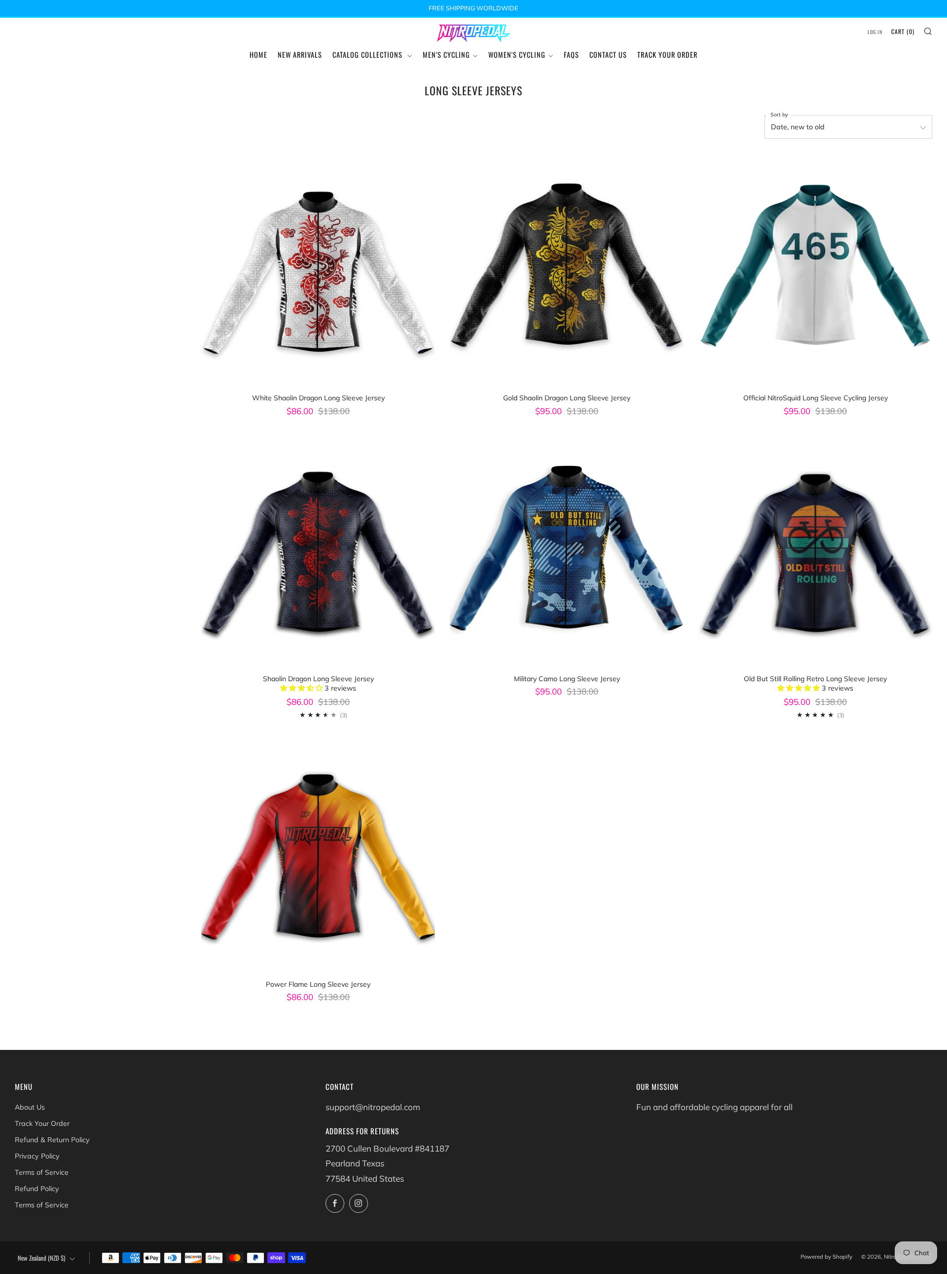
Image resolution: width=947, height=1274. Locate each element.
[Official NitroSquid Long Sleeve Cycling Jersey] (815, 270)
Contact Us (608, 54)
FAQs (571, 54)
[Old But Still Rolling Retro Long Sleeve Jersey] (815, 551)
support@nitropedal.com (373, 1107)
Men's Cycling (446, 54)
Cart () (902, 31)
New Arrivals (300, 54)
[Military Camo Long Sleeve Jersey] (567, 551)
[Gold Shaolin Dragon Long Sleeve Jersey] (567, 270)
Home (258, 54)
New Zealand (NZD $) (41, 1258)
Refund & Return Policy (52, 1139)
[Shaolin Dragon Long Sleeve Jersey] (318, 551)
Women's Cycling (517, 54)
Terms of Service (42, 1172)
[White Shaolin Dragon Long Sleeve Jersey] (318, 270)
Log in (875, 32)
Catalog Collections (368, 54)
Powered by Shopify (826, 1256)
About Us (30, 1107)
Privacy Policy (37, 1156)
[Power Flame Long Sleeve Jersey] (318, 857)
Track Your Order (667, 54)
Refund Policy (37, 1188)
